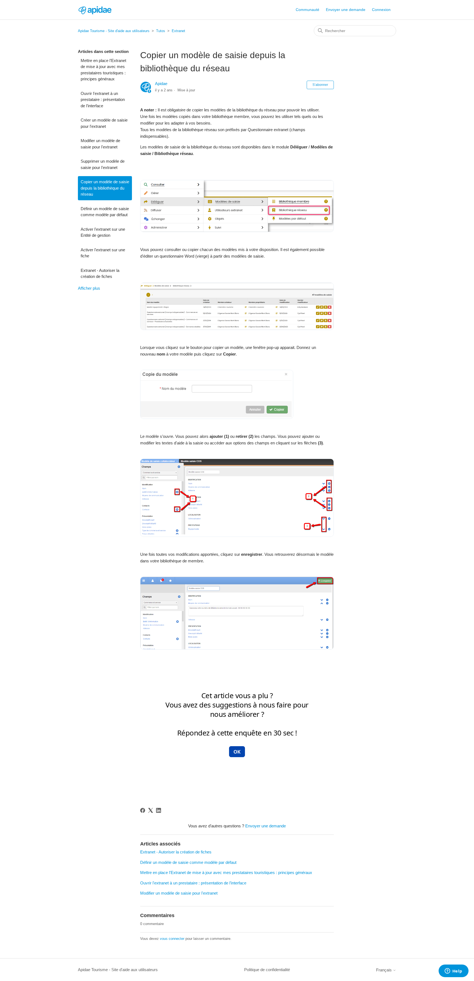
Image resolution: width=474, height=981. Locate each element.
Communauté (307, 9)
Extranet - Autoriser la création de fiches (100, 273)
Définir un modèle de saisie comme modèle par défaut (105, 211)
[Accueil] (94, 10)
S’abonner (320, 85)
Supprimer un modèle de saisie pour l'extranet (103, 164)
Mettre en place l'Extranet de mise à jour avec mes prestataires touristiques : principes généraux (103, 69)
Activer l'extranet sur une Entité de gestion (103, 232)
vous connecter (172, 939)
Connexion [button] (381, 9)
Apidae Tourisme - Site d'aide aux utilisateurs (113, 31)
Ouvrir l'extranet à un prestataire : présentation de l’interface (103, 99)
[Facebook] (142, 810)
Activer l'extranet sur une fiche (103, 252)
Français (384, 970)
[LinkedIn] (158, 810)
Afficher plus (89, 288)
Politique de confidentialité (267, 969)
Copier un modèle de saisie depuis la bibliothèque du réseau (105, 187)
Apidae (161, 83)
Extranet (178, 31)
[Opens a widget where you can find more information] (453, 971)
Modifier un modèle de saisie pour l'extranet (100, 143)
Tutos (160, 31)
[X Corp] (150, 810)
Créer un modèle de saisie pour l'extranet (104, 123)
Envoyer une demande (345, 9)
